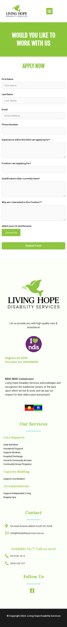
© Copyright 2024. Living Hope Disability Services (33, 615)
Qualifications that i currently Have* (21, 178)
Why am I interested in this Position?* (22, 202)
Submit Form (33, 245)
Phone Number (10, 124)
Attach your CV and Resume (16, 226)
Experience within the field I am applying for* (26, 139)
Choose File (11, 232)
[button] (49, 11)
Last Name (7, 94)
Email (5, 109)
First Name (7, 79)
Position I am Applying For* (16, 163)
